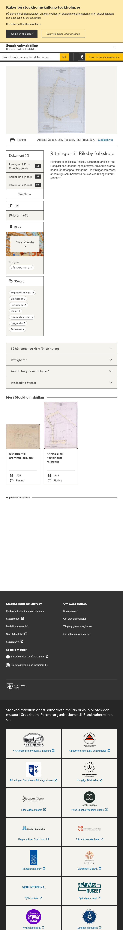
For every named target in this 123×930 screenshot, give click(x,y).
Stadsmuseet (13, 618)
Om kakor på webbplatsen (77, 634)
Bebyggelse (17, 304)
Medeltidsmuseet (15, 626)
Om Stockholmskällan (75, 618)
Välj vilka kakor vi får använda (63, 33)
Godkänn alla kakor (22, 33)
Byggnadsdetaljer (20, 317)
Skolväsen (16, 329)
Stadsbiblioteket (14, 634)
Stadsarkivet (105, 139)
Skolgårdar (17, 298)
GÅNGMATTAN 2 (20, 267)
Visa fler (23, 194)
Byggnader (17, 323)
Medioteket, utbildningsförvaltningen (25, 611)
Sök (64, 56)
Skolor (14, 310)
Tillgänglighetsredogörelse (77, 626)
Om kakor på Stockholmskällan (22, 24)
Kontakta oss (70, 611)
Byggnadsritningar (21, 292)
